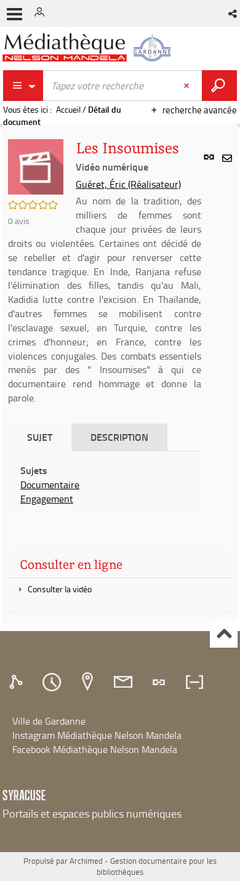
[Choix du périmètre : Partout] (23, 85)
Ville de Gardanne (49, 721)
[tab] (18, 682)
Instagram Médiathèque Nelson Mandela (97, 735)
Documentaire (49, 484)
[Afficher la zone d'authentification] (42, 13)
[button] (233, 13)
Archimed (86, 860)
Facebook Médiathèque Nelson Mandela (94, 749)
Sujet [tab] (39, 437)
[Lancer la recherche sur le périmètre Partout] (219, 85)
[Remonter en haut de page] (224, 634)
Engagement (46, 498)
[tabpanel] (104, 485)
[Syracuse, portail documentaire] (88, 47)
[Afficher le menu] (14, 14)
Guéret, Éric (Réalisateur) (128, 184)
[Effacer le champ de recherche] (187, 85)
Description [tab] (119, 437)
